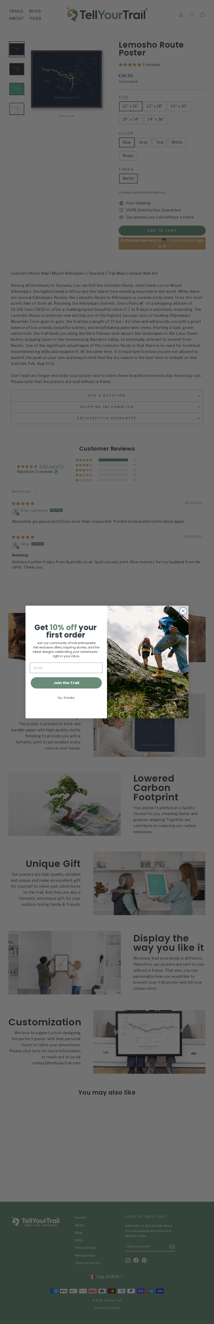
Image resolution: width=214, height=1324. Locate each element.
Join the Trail (66, 682)
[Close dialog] (183, 611)
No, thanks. (66, 697)
